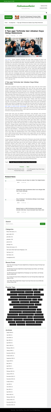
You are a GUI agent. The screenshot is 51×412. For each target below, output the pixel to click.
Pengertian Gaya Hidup (12, 314)
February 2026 (10, 347)
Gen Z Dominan (15, 302)
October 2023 (9, 381)
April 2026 (9, 342)
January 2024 (9, 373)
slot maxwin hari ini (20, 322)
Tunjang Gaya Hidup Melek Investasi (33, 324)
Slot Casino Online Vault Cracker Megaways (16, 249)
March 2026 (9, 345)
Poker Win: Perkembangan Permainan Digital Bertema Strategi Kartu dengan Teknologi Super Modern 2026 (30, 17)
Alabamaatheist (25, 5)
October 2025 (9, 355)
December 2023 (10, 376)
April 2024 (9, 366)
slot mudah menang (30, 322)
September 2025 (10, 358)
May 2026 (9, 340)
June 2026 (9, 337)
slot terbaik (13, 324)
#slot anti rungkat (11, 289)
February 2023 (10, 397)
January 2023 (9, 399)
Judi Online (8, 59)
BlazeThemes (37, 410)
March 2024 (9, 368)
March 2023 (9, 394)
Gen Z (40, 299)
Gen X (34, 299)
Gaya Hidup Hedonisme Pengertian (25, 294)
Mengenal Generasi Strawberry (29, 312)
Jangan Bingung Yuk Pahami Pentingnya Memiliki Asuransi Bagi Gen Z (22, 309)
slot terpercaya (21, 324)
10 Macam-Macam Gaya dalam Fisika (24, 289)
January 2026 (9, 350)
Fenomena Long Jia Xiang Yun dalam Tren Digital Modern (30, 180)
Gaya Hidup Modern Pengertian (34, 297)
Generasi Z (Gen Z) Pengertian (25, 299)
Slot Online (9, 254)
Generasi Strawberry (13, 299)
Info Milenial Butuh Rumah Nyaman (20, 307)
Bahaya (35, 289)
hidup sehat (38, 304)
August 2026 (9, 332)
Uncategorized (9, 27)
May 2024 (9, 363)
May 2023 (9, 389)
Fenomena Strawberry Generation (17, 292)
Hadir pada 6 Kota (24, 302)
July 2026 (9, 335)
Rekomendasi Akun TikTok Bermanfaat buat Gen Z (17, 317)
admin (7, 35)
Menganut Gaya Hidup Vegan (15, 312)
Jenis (38, 309)
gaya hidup (37, 292)
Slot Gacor (9, 252)
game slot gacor (29, 292)
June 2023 (9, 386)
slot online (39, 322)
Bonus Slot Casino (10, 231)
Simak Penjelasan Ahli (38, 317)
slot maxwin (11, 322)
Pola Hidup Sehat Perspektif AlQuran (26, 314)
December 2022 (10, 402)
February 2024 (10, 371)
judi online (9, 236)
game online (9, 234)
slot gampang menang (39, 319)
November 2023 (10, 378)
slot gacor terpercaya (28, 319)
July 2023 (9, 384)
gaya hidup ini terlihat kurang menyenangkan (16, 106)
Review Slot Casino (11, 247)
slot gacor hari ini (18, 319)
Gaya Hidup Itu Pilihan (38, 294)
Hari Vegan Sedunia (34, 302)
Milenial (39, 312)
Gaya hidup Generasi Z (12, 294)
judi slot (8, 241)
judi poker (9, 239)
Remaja (30, 317)
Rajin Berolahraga (39, 314)
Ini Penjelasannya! (33, 307)
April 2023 (9, 391)
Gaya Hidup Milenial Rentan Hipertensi (18, 297)
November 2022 (10, 404)
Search (43, 223)
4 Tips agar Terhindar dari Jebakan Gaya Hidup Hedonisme (23, 162)
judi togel (8, 244)
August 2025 (9, 360)
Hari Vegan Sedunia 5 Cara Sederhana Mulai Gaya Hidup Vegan (21, 304)
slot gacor (9, 319)
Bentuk (41, 289)
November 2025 (10, 353)
